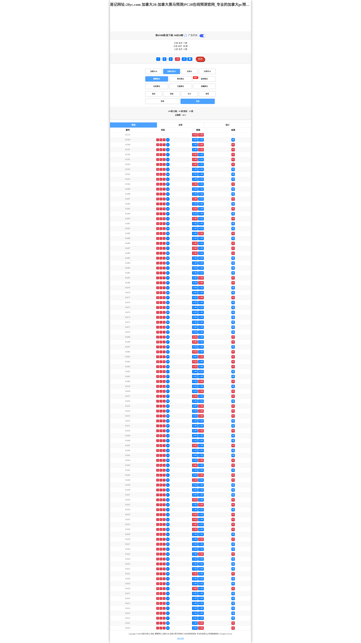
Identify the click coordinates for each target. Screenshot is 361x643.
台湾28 (189, 71)
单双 (207, 94)
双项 (162, 101)
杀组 (171, 94)
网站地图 (180, 639)
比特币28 (207, 71)
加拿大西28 (171, 71)
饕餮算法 (156, 79)
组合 (153, 94)
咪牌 (200, 59)
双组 (197, 101)
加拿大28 (153, 71)
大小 (189, 94)
